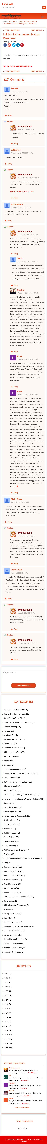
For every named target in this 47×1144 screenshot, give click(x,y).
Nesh (19, 356)
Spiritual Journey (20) (12, 727)
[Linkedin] (9, 4)
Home (4, 21)
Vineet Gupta (16, 570)
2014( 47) (7, 1026)
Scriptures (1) (9, 909)
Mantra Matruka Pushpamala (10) (17, 816)
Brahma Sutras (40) (11, 888)
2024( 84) (7, 982)
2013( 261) (8, 1030)
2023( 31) (7, 987)
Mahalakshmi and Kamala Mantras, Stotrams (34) (23, 799)
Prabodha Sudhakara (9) (14, 943)
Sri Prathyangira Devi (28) (14, 752)
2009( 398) (8, 1048)
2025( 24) (7, 978)
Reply (9, 115)
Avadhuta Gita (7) (11, 735)
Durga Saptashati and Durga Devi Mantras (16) (23, 858)
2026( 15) (7, 974)
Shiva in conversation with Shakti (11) (19, 897)
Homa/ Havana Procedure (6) (15, 939)
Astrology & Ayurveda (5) (14, 952)
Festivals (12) (9, 854)
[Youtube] (7, 4)
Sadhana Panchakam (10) (14, 748)
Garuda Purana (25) (12, 778)
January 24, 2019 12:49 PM (28, 261)
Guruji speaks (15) (11, 846)
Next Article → (37, 30)
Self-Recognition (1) (12, 833)
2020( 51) (7, 1000)
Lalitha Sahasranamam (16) (15, 769)
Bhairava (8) (8, 761)
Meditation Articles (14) (13, 922)
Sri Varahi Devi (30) (11, 756)
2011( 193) (8, 1039)
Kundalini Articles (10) (12, 807)
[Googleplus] (12, 4)
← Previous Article (11, 30)
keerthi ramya (17, 204)
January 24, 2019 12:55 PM (28, 643)
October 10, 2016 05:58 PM (28, 235)
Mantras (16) (9, 731)
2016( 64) (7, 1017)
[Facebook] (2, 4)
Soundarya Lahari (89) (13, 867)
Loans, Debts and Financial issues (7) (19, 722)
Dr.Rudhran (16, 150)
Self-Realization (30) (12, 820)
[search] (44, 7)
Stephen (21, 290)
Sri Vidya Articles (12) (12, 790)
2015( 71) (7, 1022)
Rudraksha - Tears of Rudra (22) (16, 714)
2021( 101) (8, 995)
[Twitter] (4, 4)
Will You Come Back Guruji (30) (16, 850)
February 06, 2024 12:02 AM (28, 293)
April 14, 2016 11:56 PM (19, 91)
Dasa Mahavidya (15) (12, 884)
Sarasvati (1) (9, 803)
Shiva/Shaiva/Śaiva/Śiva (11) (15, 718)
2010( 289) (8, 1043)
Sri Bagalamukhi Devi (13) (14, 871)
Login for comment (23, 685)
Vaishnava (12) (10, 829)
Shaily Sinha (16, 499)
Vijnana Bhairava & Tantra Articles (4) (19, 926)
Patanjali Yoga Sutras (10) (14, 739)
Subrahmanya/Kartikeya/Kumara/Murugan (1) (22, 795)
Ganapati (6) (9, 765)
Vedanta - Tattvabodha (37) (14, 948)
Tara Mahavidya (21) (12, 824)
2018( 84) (7, 1009)
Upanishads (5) (10, 918)
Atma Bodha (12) (10, 744)
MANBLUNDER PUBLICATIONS (21, 191)
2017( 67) (7, 1013)
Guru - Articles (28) (11, 837)
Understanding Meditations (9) (16, 710)
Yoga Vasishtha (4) (11, 841)
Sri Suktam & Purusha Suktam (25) (18, 782)
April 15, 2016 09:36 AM (26, 129)
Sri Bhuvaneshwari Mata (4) (15, 875)
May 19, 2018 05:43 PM (19, 573)
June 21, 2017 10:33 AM (26, 536)
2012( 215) (8, 1035)
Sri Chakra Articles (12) (13, 786)
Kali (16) (7, 863)
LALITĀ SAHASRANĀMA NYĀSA (17, 66)
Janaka (20, 258)
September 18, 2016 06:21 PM (22, 153)
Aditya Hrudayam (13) (12, 892)
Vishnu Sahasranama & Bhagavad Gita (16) (21, 773)
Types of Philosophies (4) (14, 931)
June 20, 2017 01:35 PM (20, 502)
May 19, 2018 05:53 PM (26, 613)
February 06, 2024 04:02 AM (28, 359)
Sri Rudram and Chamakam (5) (16, 905)
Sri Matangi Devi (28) (12, 812)
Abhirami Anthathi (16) (13, 935)
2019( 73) (7, 1004)
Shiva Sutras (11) (10, 901)
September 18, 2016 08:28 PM (29, 178)
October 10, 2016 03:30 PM (21, 207)
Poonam (14, 88)
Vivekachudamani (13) (13, 880)
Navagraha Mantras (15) (13, 914)
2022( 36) (7, 991)
